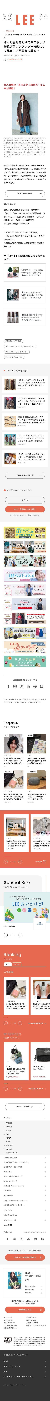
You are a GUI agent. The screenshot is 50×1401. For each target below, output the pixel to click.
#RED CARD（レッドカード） (17, 352)
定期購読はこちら (25, 1310)
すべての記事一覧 (12, 1153)
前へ (6, 862)
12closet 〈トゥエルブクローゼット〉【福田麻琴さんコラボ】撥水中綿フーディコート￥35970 (25, 139)
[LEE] (25, 20)
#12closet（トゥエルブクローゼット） (20, 346)
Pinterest (35, 686)
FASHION (9, 1123)
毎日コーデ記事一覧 (25, 193)
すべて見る (39, 862)
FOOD (8, 1131)
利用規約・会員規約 (32, 1323)
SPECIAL (9, 1149)
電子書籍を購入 (29, 1289)
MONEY (9, 1142)
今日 (7, 964)
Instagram (15, 686)
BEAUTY (9, 1127)
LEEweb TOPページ (25, 1107)
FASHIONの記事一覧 (25, 475)
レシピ (17, 964)
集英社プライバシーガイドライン (36, 1325)
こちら (39, 1345)
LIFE (7, 1134)
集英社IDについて (9, 1323)
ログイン (25, 500)
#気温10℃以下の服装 (14, 341)
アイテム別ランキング (35, 1089)
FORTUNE (9, 1145)
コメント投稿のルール (10, 1325)
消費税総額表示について (11, 1328)
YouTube (28, 686)
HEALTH (9, 1138)
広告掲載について (31, 1318)
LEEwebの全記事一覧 (35, 1023)
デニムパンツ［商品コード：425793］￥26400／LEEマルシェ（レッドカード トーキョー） (24, 142)
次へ (19, 862)
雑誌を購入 (28, 1293)
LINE (41, 686)
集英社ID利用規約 (31, 1320)
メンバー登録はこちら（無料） (25, 509)
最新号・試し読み (30, 1286)
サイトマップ (8, 1318)
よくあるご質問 (8, 1320)
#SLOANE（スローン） (14, 357)
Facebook (8, 686)
